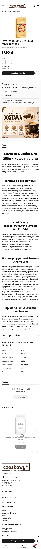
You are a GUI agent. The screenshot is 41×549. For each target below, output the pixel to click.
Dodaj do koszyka (18, 73)
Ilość (3, 59)
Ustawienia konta (7, 518)
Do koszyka (20, 447)
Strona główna (6, 11)
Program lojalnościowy (9, 513)
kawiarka (5, 296)
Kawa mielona (17, 11)
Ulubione (5, 521)
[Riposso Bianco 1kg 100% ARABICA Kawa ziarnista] (20, 424)
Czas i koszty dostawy (9, 531)
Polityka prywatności (9, 497)
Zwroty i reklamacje (8, 502)
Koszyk (4, 516)
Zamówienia (6, 511)
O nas (4, 495)
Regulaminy (6, 500)
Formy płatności (7, 529)
